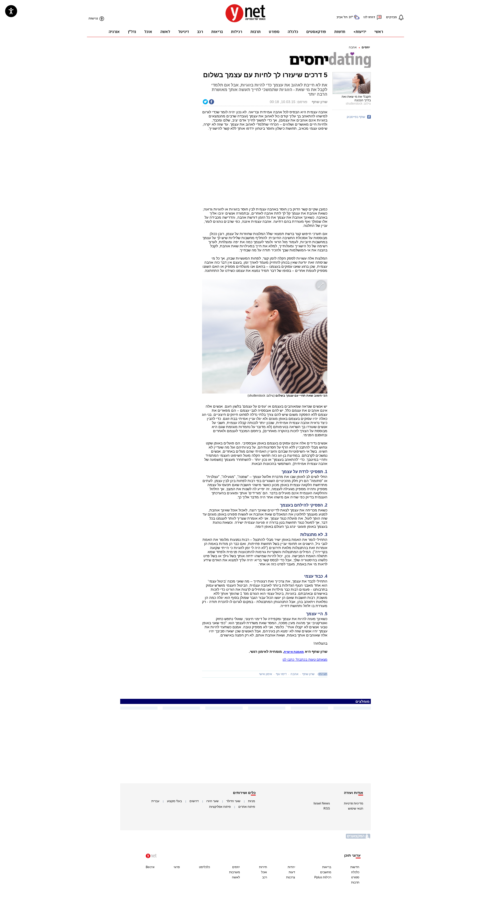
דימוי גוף (281, 674)
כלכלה (355, 872)
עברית (155, 801)
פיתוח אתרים (246, 807)
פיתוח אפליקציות (220, 807)
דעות (292, 872)
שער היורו (212, 801)
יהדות (291, 867)
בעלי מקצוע (174, 801)
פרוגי (177, 867)
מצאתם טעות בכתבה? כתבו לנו (305, 659)
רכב (264, 877)
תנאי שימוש (355, 808)
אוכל (264, 872)
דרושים (194, 801)
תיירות (263, 867)
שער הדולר (233, 801)
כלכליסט (204, 867)
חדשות (354, 867)
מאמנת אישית (294, 652)
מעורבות (234, 872)
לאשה (236, 877)
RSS (326, 808)
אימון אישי (265, 674)
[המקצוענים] (358, 838)
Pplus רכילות (322, 877)
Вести (150, 867)
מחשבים (325, 872)
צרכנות (290, 877)
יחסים (366, 47)
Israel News (322, 803)
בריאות (326, 867)
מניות (251, 801)
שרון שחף (308, 674)
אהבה (353, 47)
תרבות (355, 882)
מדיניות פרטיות (353, 803)
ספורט (355, 877)
